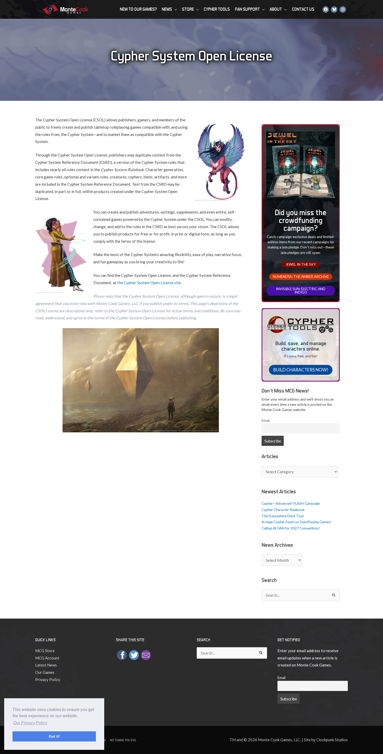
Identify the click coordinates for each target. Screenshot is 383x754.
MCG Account (47, 658)
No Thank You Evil (123, 740)
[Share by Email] (146, 654)
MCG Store (45, 650)
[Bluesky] (334, 9)
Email (266, 420)
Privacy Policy (47, 679)
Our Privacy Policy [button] (30, 723)
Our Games (44, 672)
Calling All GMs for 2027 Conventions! (291, 528)
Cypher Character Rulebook (283, 510)
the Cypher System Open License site (149, 282)
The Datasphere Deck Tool (283, 516)
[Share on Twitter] (134, 654)
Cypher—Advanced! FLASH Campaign (291, 503)
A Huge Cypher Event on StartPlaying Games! (296, 522)
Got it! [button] (54, 736)
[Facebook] (326, 9)
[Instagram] (342, 9)
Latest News (46, 665)
